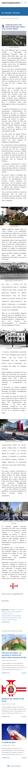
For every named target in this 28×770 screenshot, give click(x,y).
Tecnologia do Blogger (15, 766)
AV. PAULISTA (19, 609)
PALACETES (4, 619)
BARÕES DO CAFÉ (6, 611)
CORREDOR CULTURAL (7, 613)
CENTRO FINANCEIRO (16, 611)
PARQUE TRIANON (12, 619)
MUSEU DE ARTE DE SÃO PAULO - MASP (11, 617)
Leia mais (24, 673)
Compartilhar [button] (5, 622)
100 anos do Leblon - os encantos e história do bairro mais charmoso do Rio (14, 655)
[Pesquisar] (22, 2)
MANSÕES (18, 615)
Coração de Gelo (8, 742)
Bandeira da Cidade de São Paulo (13, 699)
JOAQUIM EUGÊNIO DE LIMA (8, 615)
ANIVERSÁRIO (12, 609)
